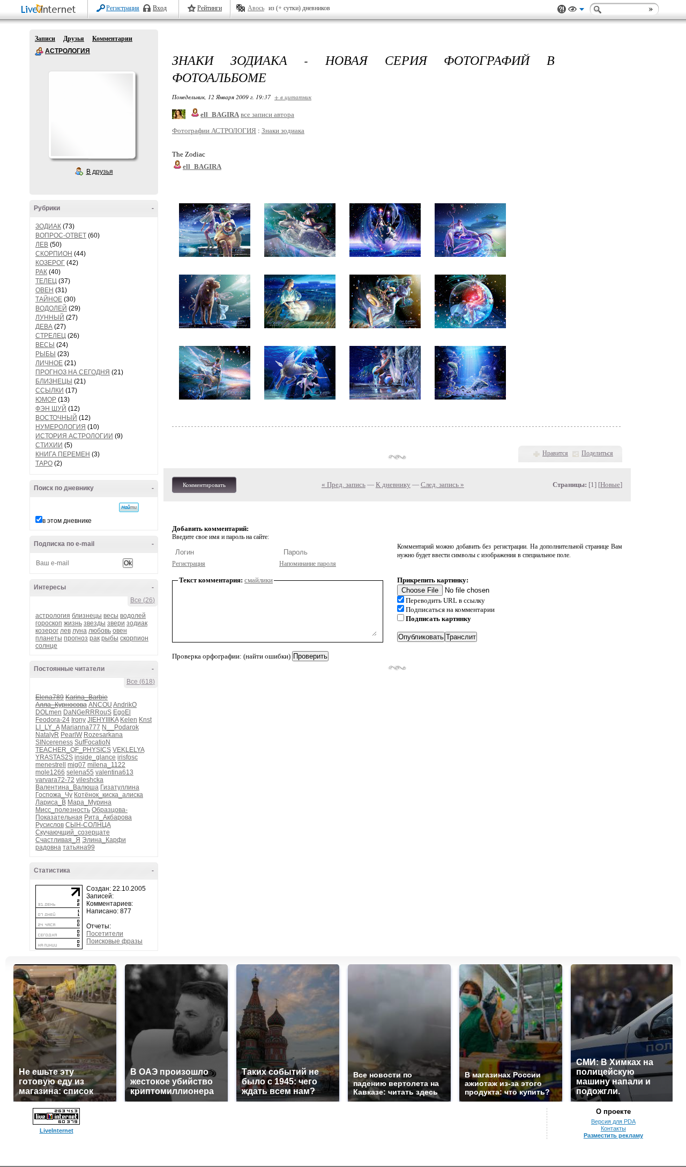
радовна (48, 847)
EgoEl (122, 712)
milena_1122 (106, 765)
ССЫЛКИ (49, 390)
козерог (46, 630)
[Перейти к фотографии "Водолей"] (385, 400)
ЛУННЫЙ (49, 317)
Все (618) (140, 681)
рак (95, 638)
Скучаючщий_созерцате (72, 832)
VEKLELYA (128, 750)
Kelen (128, 719)
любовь (99, 630)
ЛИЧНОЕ (49, 363)
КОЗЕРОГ (50, 263)
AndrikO (125, 704)
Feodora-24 (52, 719)
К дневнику (393, 485)
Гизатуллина (119, 787)
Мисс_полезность (62, 810)
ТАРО (44, 463)
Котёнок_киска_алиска (108, 795)
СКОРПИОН (53, 253)
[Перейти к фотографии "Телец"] (300, 257)
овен (120, 630)
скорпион (134, 638)
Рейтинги (209, 8)
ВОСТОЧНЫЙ (56, 418)
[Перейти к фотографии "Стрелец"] (214, 400)
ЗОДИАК (48, 226)
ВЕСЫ (45, 345)
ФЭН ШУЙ (50, 408)
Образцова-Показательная (81, 813)
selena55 (80, 772)
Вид (576, 10)
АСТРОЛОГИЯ (39, 51)
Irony (78, 719)
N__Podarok (120, 727)
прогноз (76, 638)
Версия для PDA (613, 1121)
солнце (46, 645)
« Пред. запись (344, 485)
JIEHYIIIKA (102, 719)
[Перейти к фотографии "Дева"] (300, 328)
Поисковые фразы (114, 941)
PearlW (71, 734)
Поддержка (561, 9)
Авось (256, 8)
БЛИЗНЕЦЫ (53, 381)
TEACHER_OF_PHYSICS (73, 750)
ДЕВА (44, 326)
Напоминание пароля (307, 563)
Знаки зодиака (283, 131)
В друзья (99, 171)
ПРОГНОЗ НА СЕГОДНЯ (72, 372)
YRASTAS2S (54, 757)
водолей (133, 615)
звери (116, 623)
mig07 (77, 765)
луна (79, 630)
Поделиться (597, 453)
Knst (145, 719)
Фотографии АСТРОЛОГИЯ (214, 131)
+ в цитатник (292, 97)
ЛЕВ (41, 244)
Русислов (49, 825)
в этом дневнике (67, 521)
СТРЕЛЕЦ (50, 335)
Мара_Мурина (89, 802)
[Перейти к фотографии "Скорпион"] (470, 328)
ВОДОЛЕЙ (51, 308)
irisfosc (127, 757)
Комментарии (112, 38)
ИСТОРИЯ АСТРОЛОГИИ (74, 436)
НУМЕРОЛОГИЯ (60, 427)
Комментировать (204, 485)
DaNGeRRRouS (87, 712)
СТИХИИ (49, 445)
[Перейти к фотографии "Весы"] (385, 328)
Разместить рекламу (613, 1135)
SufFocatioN (92, 742)
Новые (610, 485)
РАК (41, 272)
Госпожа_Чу (53, 795)
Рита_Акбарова (108, 817)
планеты (48, 638)
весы (110, 615)
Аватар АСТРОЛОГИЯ (91, 115)
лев (65, 630)
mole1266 (50, 772)
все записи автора (267, 114)
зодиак (136, 623)
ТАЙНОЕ (48, 299)
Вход (160, 8)
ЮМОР (45, 399)
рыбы (109, 638)
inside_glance (95, 757)
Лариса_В (50, 802)
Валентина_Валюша (67, 787)
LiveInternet (50, 10)
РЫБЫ (45, 354)
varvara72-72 (54, 780)
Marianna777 (80, 727)
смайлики (258, 580)
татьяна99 (79, 847)
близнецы (87, 615)
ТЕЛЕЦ (46, 281)
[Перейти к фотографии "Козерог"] (300, 400)
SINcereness (54, 742)
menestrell (50, 765)
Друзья (73, 38)
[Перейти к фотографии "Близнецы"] (385, 257)
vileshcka (89, 780)
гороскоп (48, 623)
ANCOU (100, 704)
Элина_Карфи (104, 840)
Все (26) (142, 600)
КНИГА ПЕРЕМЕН (62, 454)
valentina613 (114, 772)
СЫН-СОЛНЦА (88, 825)
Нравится (555, 453)
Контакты (613, 1128)
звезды (95, 623)
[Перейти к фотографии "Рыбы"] (470, 400)
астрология (52, 615)
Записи (45, 38)
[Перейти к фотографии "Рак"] (470, 257)
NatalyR (47, 734)
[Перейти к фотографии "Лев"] (214, 328)
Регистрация (122, 8)
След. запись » (442, 485)
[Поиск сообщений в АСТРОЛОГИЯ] (129, 507)
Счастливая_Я (57, 840)
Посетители (104, 933)
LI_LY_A (47, 727)
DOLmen (48, 712)
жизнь (73, 623)
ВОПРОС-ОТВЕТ (60, 235)
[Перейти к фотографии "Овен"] (214, 257)
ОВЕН (44, 290)
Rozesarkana (103, 734)
